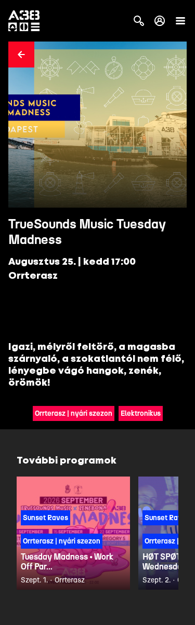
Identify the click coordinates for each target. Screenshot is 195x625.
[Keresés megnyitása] (139, 21)
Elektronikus (141, 413)
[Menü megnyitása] (180, 21)
